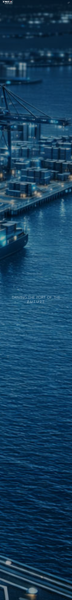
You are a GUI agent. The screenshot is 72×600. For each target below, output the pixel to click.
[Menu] (69, 3)
